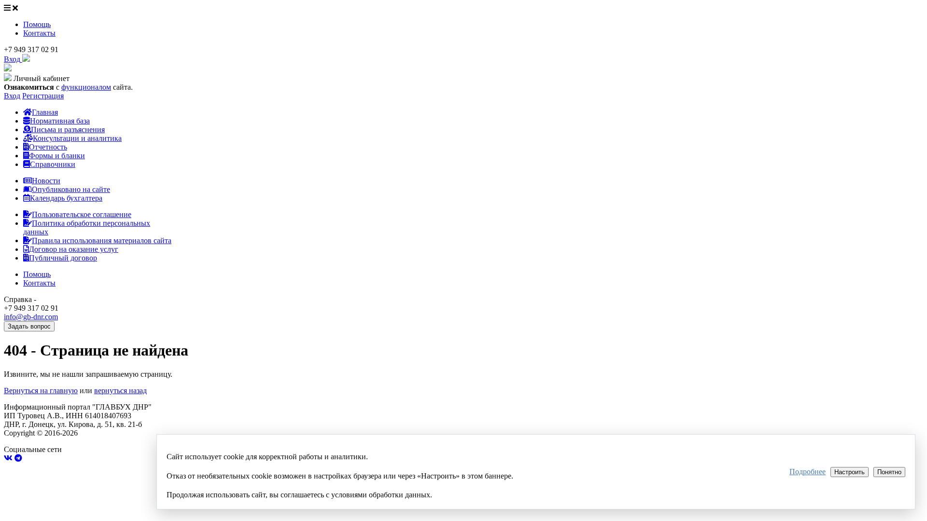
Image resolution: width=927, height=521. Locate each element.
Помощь (37, 24)
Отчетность (48, 147)
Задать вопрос (29, 326)
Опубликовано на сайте (71, 189)
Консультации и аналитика (77, 138)
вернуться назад (120, 390)
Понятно (889, 472)
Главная (45, 112)
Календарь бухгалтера (66, 198)
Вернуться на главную (41, 390)
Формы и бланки (57, 155)
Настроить (849, 472)
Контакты (39, 33)
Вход (12, 96)
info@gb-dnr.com (31, 317)
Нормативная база (60, 121)
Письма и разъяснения (68, 129)
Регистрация (43, 96)
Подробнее (807, 471)
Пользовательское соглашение (81, 214)
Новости (46, 181)
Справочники (52, 164)
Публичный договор (63, 258)
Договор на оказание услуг (73, 249)
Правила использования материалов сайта (101, 240)
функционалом (86, 87)
